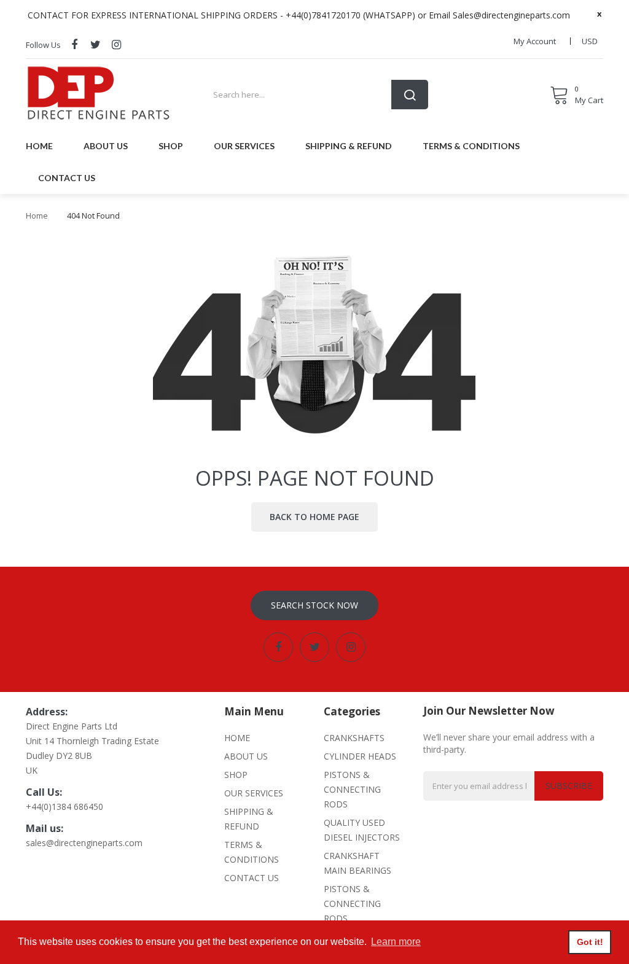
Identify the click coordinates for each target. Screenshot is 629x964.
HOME (237, 738)
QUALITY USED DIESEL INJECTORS (362, 830)
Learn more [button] (396, 941)
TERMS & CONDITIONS (251, 852)
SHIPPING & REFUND (248, 819)
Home (37, 215)
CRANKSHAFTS (354, 738)
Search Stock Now (314, 605)
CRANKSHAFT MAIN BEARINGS (357, 863)
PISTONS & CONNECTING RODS (352, 789)
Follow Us (43, 44)
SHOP (236, 774)
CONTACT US (251, 878)
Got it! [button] (590, 942)
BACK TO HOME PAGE (314, 517)
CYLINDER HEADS (360, 756)
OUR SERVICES (253, 793)
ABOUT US (246, 756)
